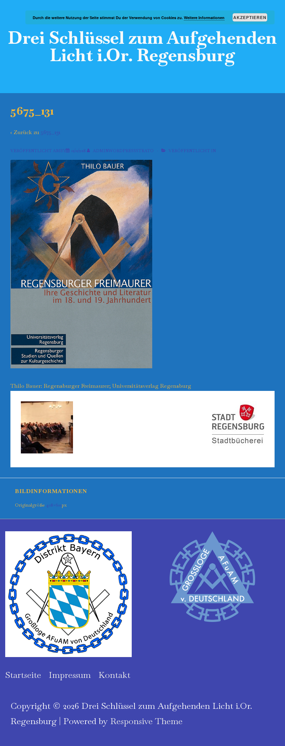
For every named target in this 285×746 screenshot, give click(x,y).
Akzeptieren (250, 17)
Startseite (23, 674)
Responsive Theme (146, 721)
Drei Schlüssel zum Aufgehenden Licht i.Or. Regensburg (142, 46)
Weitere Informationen (204, 17)
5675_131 (50, 132)
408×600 (54, 505)
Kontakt (114, 674)
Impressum (70, 674)
